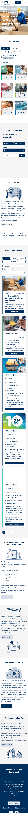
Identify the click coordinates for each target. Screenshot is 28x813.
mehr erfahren (6, 224)
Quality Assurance (14, 55)
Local (4, 52)
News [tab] (14, 258)
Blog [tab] (22, 258)
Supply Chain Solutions (16, 52)
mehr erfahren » (6, 706)
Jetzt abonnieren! (14, 803)
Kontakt (17, 2)
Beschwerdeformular (7, 590)
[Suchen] (24, 272)
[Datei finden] (22, 155)
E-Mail (20, 590)
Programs (15, 48)
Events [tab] (15, 261)
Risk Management (8, 59)
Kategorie (5, 141)
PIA (4, 55)
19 (12, 532)
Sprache (16, 141)
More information (13, 409)
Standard (5, 147)
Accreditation (6, 62)
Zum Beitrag (14, 311)
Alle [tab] (6, 258)
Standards (5, 48)
